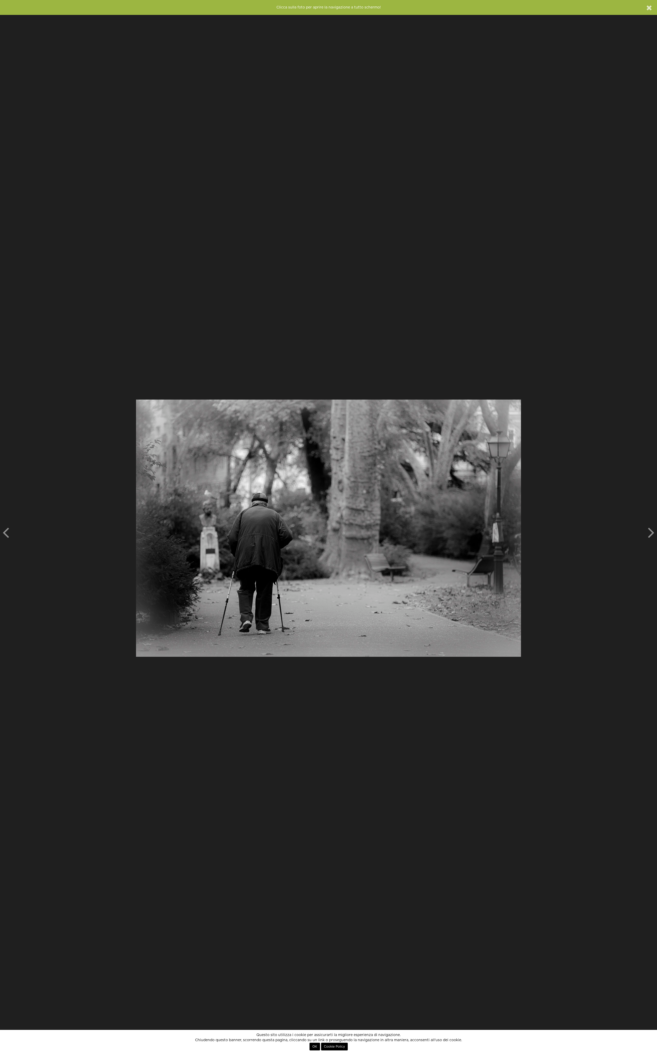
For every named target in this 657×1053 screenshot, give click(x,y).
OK (314, 1046)
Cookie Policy (334, 1046)
